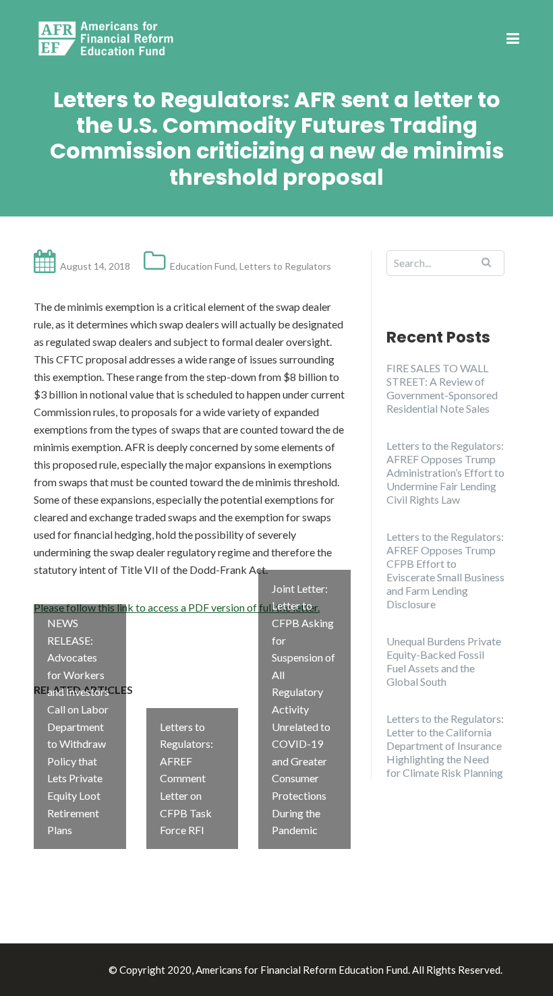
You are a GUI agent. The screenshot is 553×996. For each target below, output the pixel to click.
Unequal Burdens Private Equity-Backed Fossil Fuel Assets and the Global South (443, 661)
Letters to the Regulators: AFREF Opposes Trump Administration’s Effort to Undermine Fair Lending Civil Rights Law (445, 472)
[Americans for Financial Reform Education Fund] (108, 38)
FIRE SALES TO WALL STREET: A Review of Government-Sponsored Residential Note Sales (442, 388)
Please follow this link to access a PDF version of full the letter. (177, 607)
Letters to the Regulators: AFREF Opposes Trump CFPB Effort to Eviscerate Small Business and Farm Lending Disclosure (445, 570)
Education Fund (202, 266)
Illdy (95, 970)
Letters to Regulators (285, 266)
